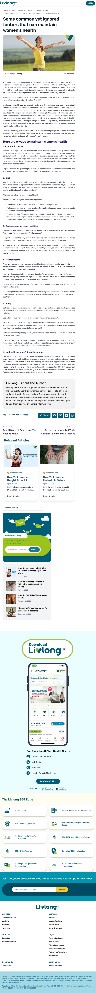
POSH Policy (53, 955)
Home (5, 10)
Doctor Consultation (9, 917)
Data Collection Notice (57, 948)
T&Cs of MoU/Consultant (57, 952)
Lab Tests (5, 921)
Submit (34, 549)
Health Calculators (55, 965)
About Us (52, 917)
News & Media (54, 924)
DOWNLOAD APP (48, 781)
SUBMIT (62, 889)
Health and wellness (18, 415)
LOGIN (90, 3)
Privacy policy (54, 941)
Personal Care (42, 10)
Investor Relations (55, 921)
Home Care (6, 928)
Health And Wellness (26, 10)
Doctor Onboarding (55, 928)
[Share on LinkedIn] (66, 415)
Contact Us (6, 938)
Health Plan (6, 924)
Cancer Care (6, 965)
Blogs (13, 10)
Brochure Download (9, 941)
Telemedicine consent (56, 945)
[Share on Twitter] (60, 415)
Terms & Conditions (55, 938)
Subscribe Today (13, 535)
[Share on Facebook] (54, 415)
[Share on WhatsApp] (72, 415)
